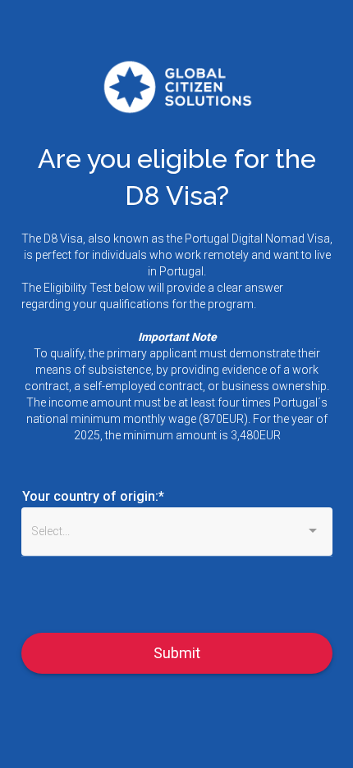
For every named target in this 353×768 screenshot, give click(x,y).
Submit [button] (177, 652)
